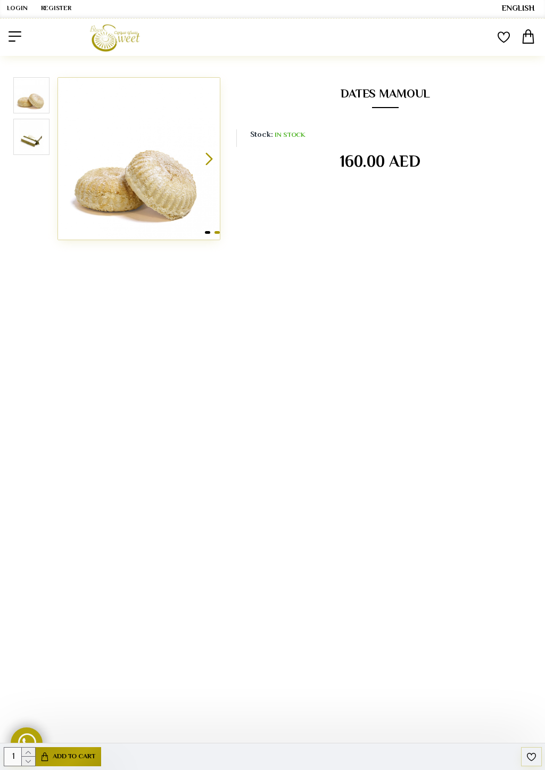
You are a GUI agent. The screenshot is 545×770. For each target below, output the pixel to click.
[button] (68, 158)
